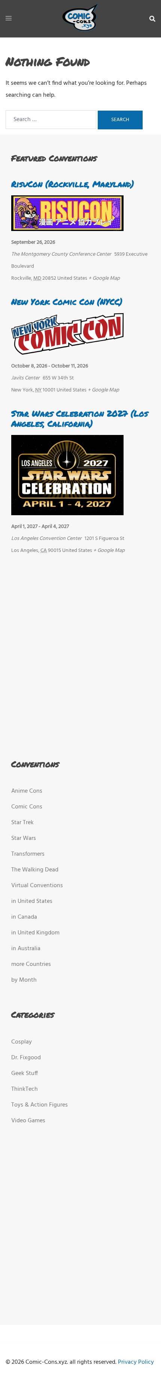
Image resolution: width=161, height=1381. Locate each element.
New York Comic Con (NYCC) (66, 301)
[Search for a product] (152, 19)
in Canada (24, 917)
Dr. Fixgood (26, 1058)
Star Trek (22, 823)
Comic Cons (26, 807)
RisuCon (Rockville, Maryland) (72, 184)
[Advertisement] (78, 655)
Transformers (28, 854)
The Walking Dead (34, 870)
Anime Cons (26, 791)
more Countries (31, 964)
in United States (31, 901)
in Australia (25, 949)
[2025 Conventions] (80, 19)
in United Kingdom (35, 933)
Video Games (28, 1121)
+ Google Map (104, 278)
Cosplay (21, 1042)
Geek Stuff (24, 1073)
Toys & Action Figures (39, 1105)
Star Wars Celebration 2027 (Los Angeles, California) (79, 418)
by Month (24, 980)
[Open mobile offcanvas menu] (9, 19)
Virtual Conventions (37, 886)
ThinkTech (24, 1089)
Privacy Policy (136, 1362)
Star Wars (23, 838)
